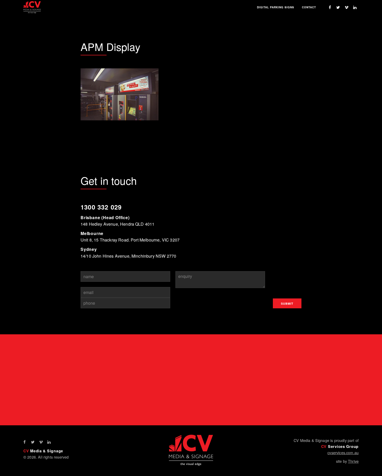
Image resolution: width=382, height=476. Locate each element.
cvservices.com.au (343, 452)
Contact (309, 7)
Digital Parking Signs (275, 7)
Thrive (353, 461)
